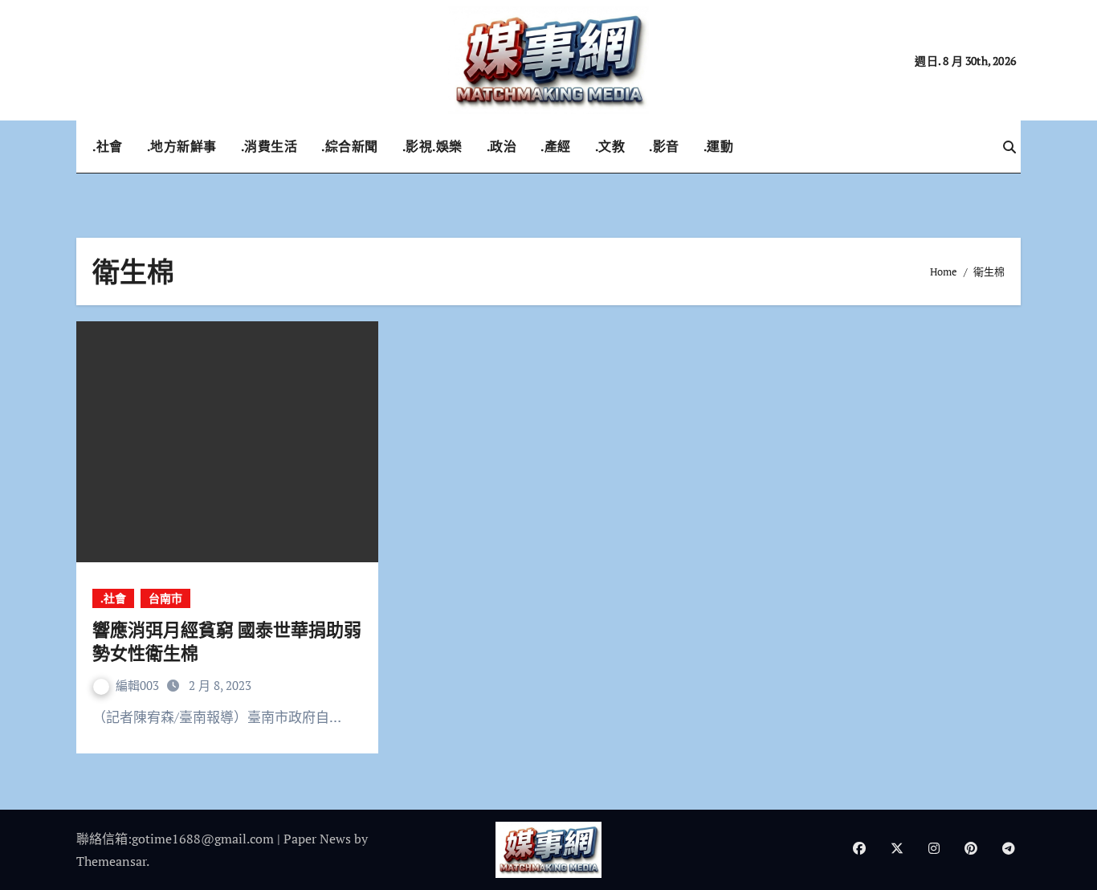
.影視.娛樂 (432, 146)
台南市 (165, 598)
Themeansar (111, 861)
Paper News (317, 838)
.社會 (107, 146)
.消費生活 (269, 146)
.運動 (718, 146)
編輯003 (139, 685)
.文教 (610, 146)
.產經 (555, 146)
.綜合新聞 (349, 146)
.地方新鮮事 (182, 146)
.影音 (664, 146)
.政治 (502, 146)
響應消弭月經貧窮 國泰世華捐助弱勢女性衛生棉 (226, 641)
